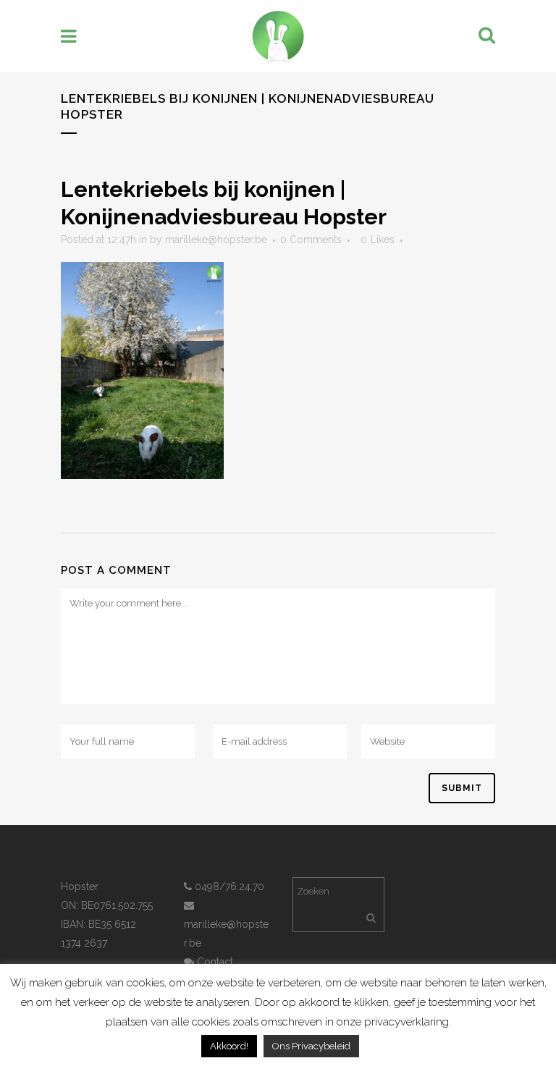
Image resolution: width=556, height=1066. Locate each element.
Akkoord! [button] (229, 1046)
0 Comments (311, 239)
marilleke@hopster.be (216, 239)
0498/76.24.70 (228, 886)
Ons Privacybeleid (311, 1046)
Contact (213, 962)
